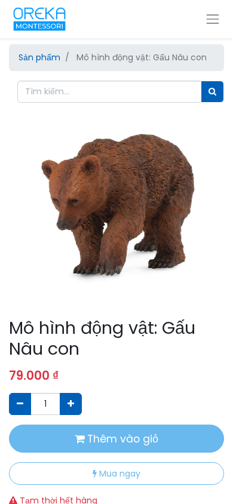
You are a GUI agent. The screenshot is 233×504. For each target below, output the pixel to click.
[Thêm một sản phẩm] (71, 404)
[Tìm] (212, 92)
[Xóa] (20, 404)
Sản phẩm (39, 57)
